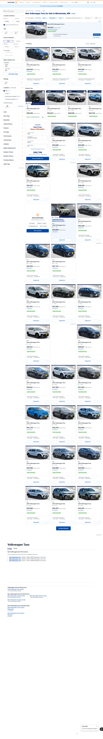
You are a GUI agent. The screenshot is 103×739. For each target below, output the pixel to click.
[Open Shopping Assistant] (101, 729)
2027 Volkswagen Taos (15, 557)
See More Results (63, 528)
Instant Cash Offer (54, 2)
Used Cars (22, 2)
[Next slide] (99, 105)
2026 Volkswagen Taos (15, 559)
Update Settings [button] (44, 154)
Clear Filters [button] (38, 18)
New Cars (28, 2)
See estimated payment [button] (53, 29)
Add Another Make (13, 74)
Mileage (6, 82)
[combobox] (13, 11)
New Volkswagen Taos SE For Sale (16, 595)
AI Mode (74, 2)
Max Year (16, 32)
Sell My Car (45, 2)
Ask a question (37, 230)
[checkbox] (8, 53)
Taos (44, 10)
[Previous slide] (27, 105)
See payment (29, 71)
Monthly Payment (30, 132)
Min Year (6, 32)
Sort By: (87, 43)
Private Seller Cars (36, 2)
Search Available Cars (37, 158)
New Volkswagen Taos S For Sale (38, 595)
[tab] (9, 548)
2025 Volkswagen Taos (15, 560)
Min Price (6, 44)
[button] (88, 2)
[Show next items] (99, 18)
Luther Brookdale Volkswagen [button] (59, 34)
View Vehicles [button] (96, 37)
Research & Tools (63, 2)
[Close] (96, 726)
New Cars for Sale (29, 10)
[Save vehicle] (45, 24)
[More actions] (48, 83)
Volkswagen (37, 10)
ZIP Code (17, 18)
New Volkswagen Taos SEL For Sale (16, 599)
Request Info (97, 34)
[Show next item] (73, 210)
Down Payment (30, 141)
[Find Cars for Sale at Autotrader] (12, 2)
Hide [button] (99, 21)
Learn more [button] (20, 106)
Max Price (16, 44)
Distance (5, 18)
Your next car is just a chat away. (51, 6)
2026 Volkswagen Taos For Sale (15, 589)
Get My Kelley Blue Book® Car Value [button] (37, 149)
